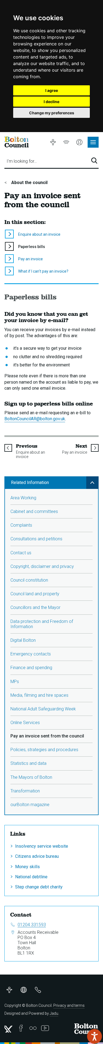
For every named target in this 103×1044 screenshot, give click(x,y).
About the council (29, 182)
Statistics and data (28, 763)
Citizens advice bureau (37, 856)
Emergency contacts (30, 654)
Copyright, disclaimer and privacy (42, 566)
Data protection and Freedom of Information (41, 624)
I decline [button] (51, 101)
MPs (14, 681)
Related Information (30, 482)
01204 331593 (32, 924)
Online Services (25, 722)
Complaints (21, 525)
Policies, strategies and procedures (44, 749)
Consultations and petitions (36, 538)
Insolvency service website (41, 846)
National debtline (31, 876)
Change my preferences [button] (51, 112)
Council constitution (29, 580)
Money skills (27, 866)
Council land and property (34, 593)
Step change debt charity (39, 887)
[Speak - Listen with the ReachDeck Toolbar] (94, 1036)
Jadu (54, 1013)
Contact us (20, 552)
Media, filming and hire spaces (39, 695)
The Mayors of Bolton (31, 777)
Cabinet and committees (34, 511)
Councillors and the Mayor (35, 607)
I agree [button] (51, 90)
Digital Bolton (23, 640)
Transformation (25, 791)
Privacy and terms (69, 1005)
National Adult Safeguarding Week (43, 708)
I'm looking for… (22, 161)
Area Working (23, 497)
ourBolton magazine (29, 804)
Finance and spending (31, 667)
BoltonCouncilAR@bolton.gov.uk (34, 418)
